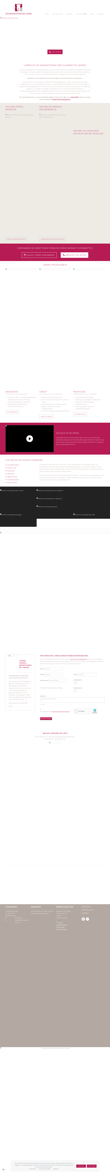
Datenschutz (32, 1168)
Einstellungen (3, 1169)
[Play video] (29, 438)
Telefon (42, 674)
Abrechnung (12, 477)
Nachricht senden (46, 718)
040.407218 (75, 97)
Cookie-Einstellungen (44, 1168)
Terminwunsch (78, 688)
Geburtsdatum (78, 680)
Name (42, 669)
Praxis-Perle (12, 482)
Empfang (10, 474)
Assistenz (11, 471)
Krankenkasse (44, 680)
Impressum (56, 1168)
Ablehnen (81, 1166)
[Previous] (9, 702)
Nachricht (43, 696)
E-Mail (76, 674)
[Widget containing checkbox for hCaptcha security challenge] (86, 711)
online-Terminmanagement (61, 99)
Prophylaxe (11, 468)
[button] (6, 40)
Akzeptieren (91, 1166)
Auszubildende (13, 479)
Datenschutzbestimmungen (60, 711)
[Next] (11, 702)
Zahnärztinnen (13, 465)
